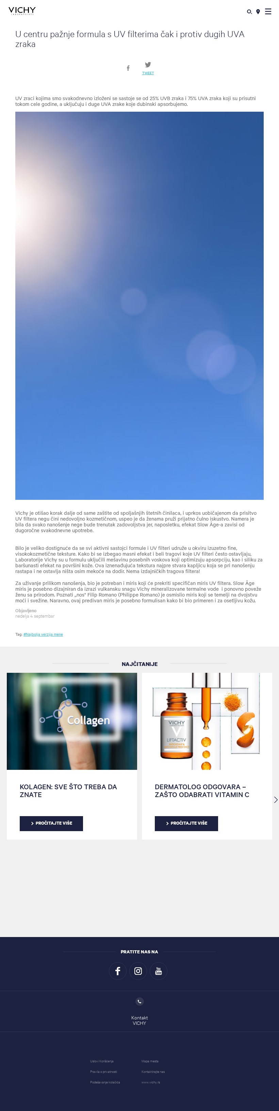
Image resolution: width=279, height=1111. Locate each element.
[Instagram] (138, 971)
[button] (268, 11)
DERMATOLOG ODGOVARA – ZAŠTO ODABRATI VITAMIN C (202, 790)
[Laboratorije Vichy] (22, 11)
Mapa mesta (150, 1060)
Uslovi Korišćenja (102, 1060)
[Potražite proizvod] (249, 11)
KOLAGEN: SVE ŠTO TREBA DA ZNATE (68, 790)
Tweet (148, 72)
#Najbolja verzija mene (43, 634)
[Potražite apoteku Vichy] (258, 11)
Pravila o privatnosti (103, 1071)
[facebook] (128, 68)
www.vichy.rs (151, 1081)
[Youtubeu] (158, 971)
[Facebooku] (118, 971)
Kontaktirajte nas (153, 1071)
